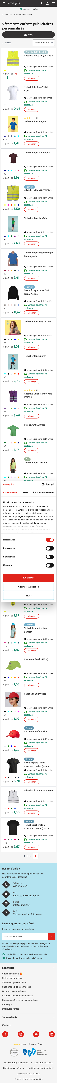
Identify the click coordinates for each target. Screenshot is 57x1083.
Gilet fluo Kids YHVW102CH (38, 190)
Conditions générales (13, 1068)
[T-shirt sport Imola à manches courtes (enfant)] (13, 827)
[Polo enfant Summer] (13, 430)
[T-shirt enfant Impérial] (13, 224)
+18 (5, 139)
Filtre (30, 34)
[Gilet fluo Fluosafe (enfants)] (13, 58)
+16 (5, 646)
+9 (5, 174)
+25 (5, 274)
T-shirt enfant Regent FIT (37, 152)
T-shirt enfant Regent (35, 121)
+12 (5, 843)
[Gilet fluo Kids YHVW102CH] (13, 193)
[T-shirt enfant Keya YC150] (13, 327)
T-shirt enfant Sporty (35, 356)
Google (45, 946)
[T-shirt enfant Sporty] (13, 362)
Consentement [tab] (10, 492)
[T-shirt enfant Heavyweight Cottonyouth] (13, 258)
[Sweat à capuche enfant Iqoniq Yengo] (13, 293)
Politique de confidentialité (41, 1068)
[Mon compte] (47, 3)
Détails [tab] (25, 492)
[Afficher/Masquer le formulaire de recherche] (41, 3)
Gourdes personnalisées (14, 991)
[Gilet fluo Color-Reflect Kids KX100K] (13, 396)
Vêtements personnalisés (14, 982)
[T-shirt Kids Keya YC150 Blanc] (13, 93)
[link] (20, 856)
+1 (5, 680)
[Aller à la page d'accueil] (13, 3)
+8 (5, 239)
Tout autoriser (28, 578)
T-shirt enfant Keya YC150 (37, 321)
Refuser (28, 596)
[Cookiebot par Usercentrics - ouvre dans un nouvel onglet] (42, 485)
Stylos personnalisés (12, 978)
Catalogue (7, 1004)
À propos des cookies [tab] (43, 492)
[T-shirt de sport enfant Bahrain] (13, 630)
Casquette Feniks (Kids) (36, 659)
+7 (5, 480)
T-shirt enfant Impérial (35, 218)
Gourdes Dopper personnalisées (17, 995)
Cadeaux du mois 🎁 (12, 973)
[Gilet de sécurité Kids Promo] (13, 796)
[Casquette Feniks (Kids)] (13, 665)
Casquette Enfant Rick (35, 731)
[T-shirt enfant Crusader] (13, 465)
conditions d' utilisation (29, 946)
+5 (5, 446)
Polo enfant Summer (34, 424)
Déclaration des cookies (28, 1073)
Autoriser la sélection (28, 587)
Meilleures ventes (10, 1009)
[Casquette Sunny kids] (13, 699)
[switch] (50, 548)
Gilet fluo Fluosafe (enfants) (38, 55)
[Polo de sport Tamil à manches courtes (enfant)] (13, 765)
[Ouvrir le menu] (4, 3)
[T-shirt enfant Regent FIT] (13, 158)
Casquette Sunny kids (35, 693)
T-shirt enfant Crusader (36, 462)
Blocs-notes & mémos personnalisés (19, 1000)
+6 (5, 343)
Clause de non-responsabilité (29, 1079)
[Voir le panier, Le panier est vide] (53, 3)
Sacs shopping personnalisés (16, 987)
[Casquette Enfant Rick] (13, 734)
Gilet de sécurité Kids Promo (38, 790)
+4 (5, 308)
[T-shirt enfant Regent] (13, 124)
